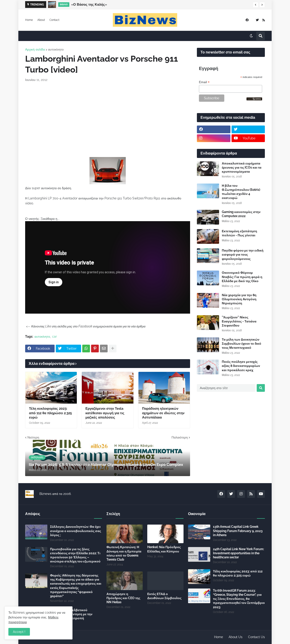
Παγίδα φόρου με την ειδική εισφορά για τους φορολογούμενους (242, 254)
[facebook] (247, 20)
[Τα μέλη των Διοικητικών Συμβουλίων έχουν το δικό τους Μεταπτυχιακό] (208, 344)
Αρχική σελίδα (35, 49)
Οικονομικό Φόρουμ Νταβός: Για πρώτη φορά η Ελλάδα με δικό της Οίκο (242, 277)
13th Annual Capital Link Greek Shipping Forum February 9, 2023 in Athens (238, 531)
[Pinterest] (95, 348)
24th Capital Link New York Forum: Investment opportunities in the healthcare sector (238, 553)
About (41, 20)
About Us (235, 637)
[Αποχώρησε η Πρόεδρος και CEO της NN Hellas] (124, 580)
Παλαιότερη (180, 437)
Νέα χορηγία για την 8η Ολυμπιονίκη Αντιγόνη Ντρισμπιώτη (239, 299)
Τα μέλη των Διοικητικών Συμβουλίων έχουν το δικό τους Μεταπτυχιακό (241, 343)
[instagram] (213, 138)
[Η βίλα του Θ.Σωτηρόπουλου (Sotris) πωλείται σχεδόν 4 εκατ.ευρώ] (208, 191)
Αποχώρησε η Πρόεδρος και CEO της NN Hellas (123, 598)
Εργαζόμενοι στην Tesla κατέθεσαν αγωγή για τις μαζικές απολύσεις (104, 413)
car (54, 336)
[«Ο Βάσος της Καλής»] (52, 4)
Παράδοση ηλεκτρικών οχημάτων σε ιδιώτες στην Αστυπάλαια (163, 413)
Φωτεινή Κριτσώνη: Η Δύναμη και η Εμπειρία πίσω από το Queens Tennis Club (123, 553)
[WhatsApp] (86, 348)
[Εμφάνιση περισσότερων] (112, 348)
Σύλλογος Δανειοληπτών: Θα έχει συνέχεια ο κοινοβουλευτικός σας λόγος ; (75, 531)
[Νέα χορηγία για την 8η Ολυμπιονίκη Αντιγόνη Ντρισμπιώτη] (208, 300)
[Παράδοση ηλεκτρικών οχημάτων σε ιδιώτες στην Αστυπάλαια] (164, 388)
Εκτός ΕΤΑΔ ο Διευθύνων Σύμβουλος (164, 596)
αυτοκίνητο (56, 49)
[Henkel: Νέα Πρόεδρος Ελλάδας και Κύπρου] (165, 534)
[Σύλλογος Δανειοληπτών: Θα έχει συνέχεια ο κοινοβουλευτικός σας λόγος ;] (36, 532)
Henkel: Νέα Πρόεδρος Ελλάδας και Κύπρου (164, 549)
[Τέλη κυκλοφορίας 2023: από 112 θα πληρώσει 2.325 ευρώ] (51, 388)
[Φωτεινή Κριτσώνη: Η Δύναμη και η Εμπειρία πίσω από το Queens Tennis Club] (124, 534)
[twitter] (257, 20)
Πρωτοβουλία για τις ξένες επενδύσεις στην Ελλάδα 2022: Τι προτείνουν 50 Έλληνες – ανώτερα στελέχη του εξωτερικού (75, 555)
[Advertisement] (107, 119)
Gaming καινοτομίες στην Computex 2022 (241, 214)
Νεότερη (33, 437)
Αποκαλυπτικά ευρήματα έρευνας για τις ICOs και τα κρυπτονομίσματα (241, 167)
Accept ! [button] (19, 632)
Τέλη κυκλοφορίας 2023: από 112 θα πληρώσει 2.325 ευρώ (50, 413)
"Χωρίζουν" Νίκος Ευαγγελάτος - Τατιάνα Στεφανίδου (239, 321)
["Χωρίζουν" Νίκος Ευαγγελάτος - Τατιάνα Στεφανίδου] (208, 322)
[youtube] (261, 494)
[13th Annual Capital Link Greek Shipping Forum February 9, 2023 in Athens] (199, 532)
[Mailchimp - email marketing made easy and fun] (254, 99)
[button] (255, 4)
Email (204, 82)
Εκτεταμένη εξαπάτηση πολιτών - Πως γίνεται (239, 233)
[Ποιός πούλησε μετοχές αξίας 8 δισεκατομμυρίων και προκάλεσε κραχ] (208, 367)
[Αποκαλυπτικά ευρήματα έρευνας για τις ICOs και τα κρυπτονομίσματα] (208, 168)
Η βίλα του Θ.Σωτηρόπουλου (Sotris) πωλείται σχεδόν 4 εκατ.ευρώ (241, 192)
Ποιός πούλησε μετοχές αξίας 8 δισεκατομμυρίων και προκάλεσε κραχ (241, 366)
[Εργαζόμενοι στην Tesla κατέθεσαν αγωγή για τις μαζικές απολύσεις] (107, 388)
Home (29, 20)
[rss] (263, 20)
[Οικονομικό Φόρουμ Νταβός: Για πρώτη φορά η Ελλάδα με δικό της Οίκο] (208, 278)
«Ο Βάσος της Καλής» (89, 4)
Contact (54, 20)
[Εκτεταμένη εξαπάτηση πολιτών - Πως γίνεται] (208, 236)
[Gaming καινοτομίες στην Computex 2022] (208, 217)
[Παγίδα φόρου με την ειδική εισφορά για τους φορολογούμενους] (208, 255)
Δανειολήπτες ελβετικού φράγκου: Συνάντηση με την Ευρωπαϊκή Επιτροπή (71, 614)
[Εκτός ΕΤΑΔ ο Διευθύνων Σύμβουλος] (165, 580)
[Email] (104, 348)
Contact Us (256, 637)
